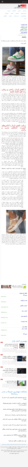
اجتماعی (17, 13)
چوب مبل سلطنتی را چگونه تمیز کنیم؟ (17, 440)
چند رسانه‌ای (16, 15)
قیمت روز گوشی (24, 27)
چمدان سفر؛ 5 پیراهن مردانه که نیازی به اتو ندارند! (14, 425)
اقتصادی (14, 10)
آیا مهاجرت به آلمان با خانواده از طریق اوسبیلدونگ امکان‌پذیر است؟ (9, 358)
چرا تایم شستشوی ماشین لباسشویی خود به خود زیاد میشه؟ (10, 345)
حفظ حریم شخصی (5, 444)
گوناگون (5, 15)
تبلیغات (11, 444)
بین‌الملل (6, 13)
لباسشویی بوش (24, 32)
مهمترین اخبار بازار (19, 341)
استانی (12, 13)
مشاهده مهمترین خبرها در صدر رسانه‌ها (14, 392)
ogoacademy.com (23, 30)
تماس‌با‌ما (15, 444)
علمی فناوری (23, 13)
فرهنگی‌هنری (23, 15)
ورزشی (8, 10)
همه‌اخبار (24, 10)
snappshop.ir (24, 28)
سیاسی (19, 10)
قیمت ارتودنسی (24, 24)
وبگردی (10, 15)
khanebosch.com (23, 33)
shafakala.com (4, 312)
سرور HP (25, 295)
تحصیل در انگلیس (23, 29)
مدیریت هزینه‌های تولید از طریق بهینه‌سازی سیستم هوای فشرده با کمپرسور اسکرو (10, 370)
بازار (25, 18)
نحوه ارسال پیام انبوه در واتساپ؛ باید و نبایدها (15, 415)
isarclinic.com (24, 25)
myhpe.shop (3, 296)
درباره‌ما (19, 444)
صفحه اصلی (23, 444)
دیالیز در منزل (24, 310)
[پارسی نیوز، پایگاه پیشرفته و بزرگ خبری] (20, 6)
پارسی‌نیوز (24, 1)
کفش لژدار (21, 241)
